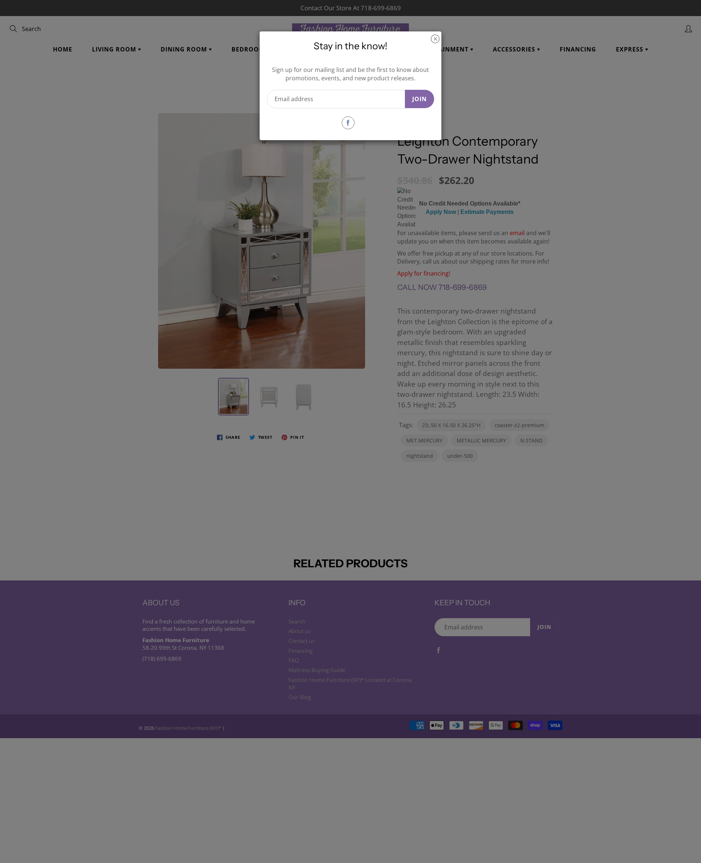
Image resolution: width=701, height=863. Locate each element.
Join (419, 99)
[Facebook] (348, 122)
